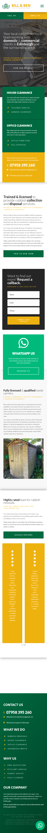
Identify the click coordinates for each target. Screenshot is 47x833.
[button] (23, 321)
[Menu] (42, 6)
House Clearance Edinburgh (22, 820)
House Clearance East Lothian (22, 822)
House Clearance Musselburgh (23, 824)
